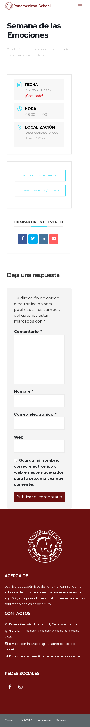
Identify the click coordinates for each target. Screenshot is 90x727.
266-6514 (48, 631)
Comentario (28, 331)
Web (19, 437)
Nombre (23, 391)
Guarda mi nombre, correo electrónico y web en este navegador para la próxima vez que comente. (38, 472)
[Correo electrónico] (53, 239)
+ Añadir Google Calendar (40, 175)
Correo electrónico (35, 414)
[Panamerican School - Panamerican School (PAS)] (28, 6)
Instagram (20, 686)
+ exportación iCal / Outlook (40, 190)
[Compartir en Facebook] (22, 239)
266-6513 (33, 631)
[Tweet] (33, 239)
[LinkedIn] (43, 239)
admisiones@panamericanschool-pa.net (50, 656)
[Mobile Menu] (81, 6)
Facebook (10, 686)
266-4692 (63, 631)
